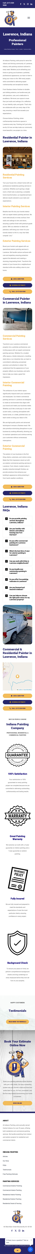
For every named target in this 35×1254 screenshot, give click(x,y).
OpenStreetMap (28, 689)
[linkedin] (31, 4)
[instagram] (28, 4)
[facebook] (21, 4)
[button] (17, 520)
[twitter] (24, 4)
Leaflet (20, 689)
